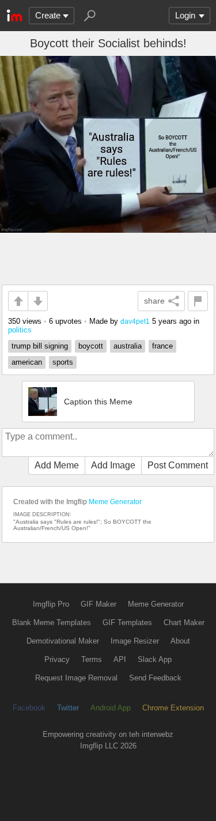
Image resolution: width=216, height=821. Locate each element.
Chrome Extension (173, 707)
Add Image (113, 465)
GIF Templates (127, 622)
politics (20, 330)
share (154, 300)
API (119, 659)
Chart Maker (184, 622)
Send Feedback (155, 678)
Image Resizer (135, 641)
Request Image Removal (76, 678)
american (27, 362)
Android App (110, 707)
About (180, 641)
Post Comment (177, 465)
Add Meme (57, 465)
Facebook (29, 707)
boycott (90, 346)
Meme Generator (115, 502)
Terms (91, 659)
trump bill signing (40, 346)
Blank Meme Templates (51, 622)
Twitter (68, 707)
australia (127, 346)
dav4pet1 (135, 321)
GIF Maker (98, 604)
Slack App (155, 659)
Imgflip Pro (51, 604)
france (162, 346)
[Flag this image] (198, 301)
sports (62, 362)
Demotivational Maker (62, 641)
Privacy (57, 659)
